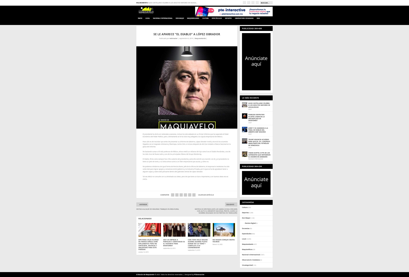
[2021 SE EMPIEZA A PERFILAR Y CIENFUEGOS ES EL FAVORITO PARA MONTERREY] (174, 230)
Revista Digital (250, 223)
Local (147, 18)
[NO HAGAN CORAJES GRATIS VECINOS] (224, 230)
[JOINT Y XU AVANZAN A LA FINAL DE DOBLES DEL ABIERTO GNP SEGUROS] (244, 129)
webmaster (174, 38)
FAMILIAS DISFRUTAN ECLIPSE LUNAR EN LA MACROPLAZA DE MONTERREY (256, 117)
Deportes (228, 18)
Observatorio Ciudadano (244, 18)
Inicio (140, 18)
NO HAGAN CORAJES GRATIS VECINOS (224, 241)
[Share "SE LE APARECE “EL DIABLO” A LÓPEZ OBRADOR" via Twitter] (177, 195)
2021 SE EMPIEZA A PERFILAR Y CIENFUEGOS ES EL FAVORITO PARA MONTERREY (174, 243)
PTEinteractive (199, 275)
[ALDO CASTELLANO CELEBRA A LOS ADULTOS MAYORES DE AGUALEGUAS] (244, 104)
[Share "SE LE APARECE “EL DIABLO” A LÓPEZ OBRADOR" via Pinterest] (181, 195)
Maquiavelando (193, 18)
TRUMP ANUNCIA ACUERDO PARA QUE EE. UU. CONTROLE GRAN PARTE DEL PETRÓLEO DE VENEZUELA (259, 142)
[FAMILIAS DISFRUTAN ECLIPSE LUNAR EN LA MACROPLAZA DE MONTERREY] (244, 116)
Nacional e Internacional (162, 18)
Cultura (205, 18)
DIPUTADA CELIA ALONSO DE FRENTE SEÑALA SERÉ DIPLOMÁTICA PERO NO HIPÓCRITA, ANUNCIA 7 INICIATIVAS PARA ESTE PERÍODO (148, 244)
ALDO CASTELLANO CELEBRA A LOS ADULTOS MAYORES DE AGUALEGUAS (259, 105)
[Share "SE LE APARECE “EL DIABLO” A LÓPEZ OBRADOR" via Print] (194, 195)
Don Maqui (180, 18)
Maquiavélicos (247, 249)
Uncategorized (247, 265)
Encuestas (245, 228)
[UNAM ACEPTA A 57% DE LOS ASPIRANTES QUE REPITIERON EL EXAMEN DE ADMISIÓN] (244, 154)
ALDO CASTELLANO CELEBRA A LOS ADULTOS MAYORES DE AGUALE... (172, 3)
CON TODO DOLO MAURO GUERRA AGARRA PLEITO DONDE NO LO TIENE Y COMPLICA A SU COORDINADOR (198, 243)
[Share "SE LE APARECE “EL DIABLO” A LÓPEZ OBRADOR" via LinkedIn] (185, 195)
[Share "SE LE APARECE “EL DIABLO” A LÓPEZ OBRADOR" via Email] (190, 195)
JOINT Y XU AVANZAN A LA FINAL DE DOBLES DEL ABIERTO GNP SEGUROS (258, 130)
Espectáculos (217, 18)
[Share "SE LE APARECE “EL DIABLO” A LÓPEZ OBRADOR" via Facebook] (173, 195)
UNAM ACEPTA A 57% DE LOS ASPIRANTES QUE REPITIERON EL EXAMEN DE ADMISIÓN (259, 155)
